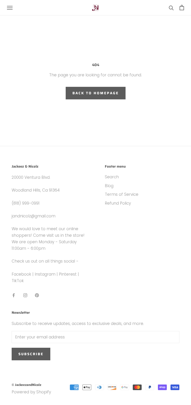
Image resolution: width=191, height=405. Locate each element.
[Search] (171, 7)
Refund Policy (118, 203)
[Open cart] (182, 7)
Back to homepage (95, 93)
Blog (109, 186)
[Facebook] (14, 295)
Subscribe (31, 354)
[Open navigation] (10, 8)
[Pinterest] (37, 295)
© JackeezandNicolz (26, 384)
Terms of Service (121, 194)
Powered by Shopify (31, 392)
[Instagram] (25, 295)
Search (112, 177)
